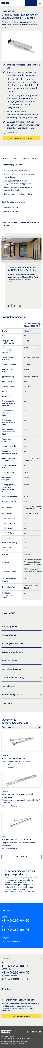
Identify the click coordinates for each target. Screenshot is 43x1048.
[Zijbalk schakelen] (34, 3)
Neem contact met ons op (21, 138)
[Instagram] (36, 1032)
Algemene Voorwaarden (23, 1038)
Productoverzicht (11, 158)
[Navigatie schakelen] (40, 3)
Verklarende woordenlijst (8, 1043)
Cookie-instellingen (22, 1041)
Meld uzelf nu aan (21, 1016)
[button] (8, 305)
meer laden (21, 857)
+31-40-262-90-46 (15, 929)
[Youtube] (40, 1032)
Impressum (21, 1043)
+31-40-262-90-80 (15, 920)
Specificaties (29, 158)
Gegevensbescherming (8, 1041)
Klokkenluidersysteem (7, 1038)
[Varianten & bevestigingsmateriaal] (22, 727)
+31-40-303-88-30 (16, 979)
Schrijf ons (7, 989)
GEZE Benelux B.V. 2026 (8, 1036)
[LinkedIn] (33, 1032)
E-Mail (31, 891)
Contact (5, 958)
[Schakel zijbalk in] (28, 3)
